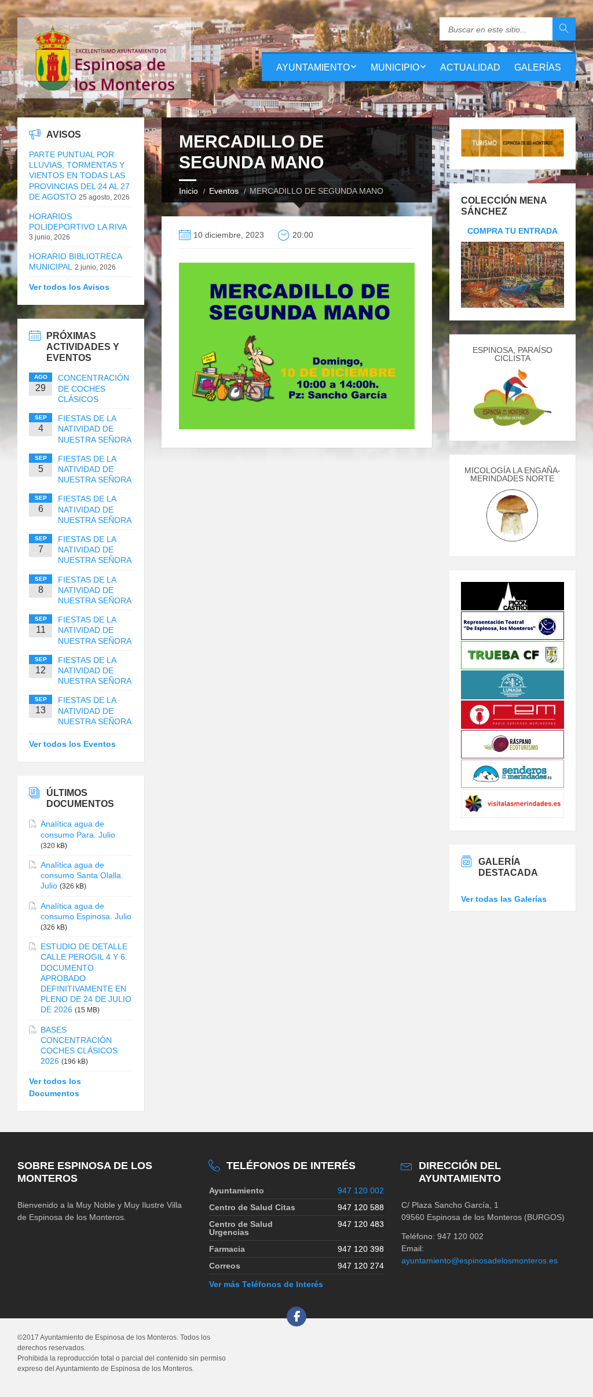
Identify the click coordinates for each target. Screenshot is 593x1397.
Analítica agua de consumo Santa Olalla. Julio (82, 875)
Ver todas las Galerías (504, 899)
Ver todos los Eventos (72, 744)
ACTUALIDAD (470, 67)
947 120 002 (361, 1190)
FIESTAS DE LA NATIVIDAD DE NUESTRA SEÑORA (94, 429)
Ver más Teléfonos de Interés (266, 1284)
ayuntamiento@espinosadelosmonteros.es (479, 1260)
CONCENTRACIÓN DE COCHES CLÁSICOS (93, 388)
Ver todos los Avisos (69, 287)
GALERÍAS (537, 67)
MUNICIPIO (395, 67)
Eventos (224, 191)
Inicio (188, 191)
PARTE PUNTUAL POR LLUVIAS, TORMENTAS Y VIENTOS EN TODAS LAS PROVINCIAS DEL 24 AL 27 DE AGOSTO (79, 175)
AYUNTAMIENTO (313, 67)
